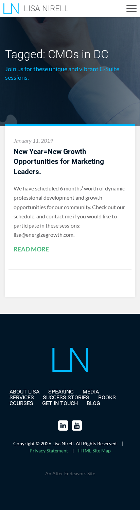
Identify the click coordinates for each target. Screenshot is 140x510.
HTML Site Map (94, 450)
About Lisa (24, 391)
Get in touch (60, 403)
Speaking (61, 391)
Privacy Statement (49, 450)
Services (22, 397)
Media (91, 391)
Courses (21, 403)
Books (107, 397)
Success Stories (66, 397)
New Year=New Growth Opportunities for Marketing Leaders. (59, 162)
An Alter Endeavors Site (70, 473)
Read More (31, 249)
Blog (93, 403)
